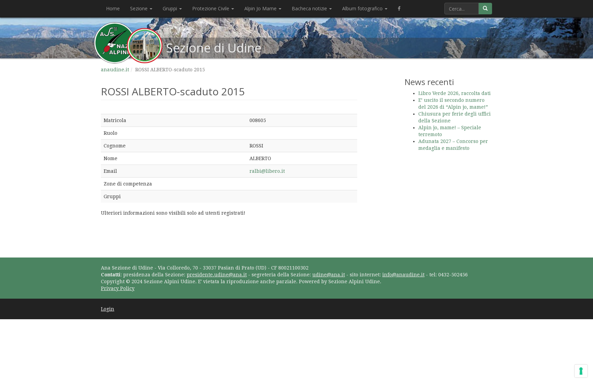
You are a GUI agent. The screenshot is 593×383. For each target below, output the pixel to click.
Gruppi (170, 8)
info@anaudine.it (403, 274)
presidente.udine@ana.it (217, 274)
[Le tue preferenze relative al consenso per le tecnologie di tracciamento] (581, 371)
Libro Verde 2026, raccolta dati (454, 93)
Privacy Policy (118, 288)
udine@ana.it (328, 274)
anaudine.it (115, 69)
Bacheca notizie (310, 8)
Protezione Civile (211, 8)
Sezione (139, 8)
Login (107, 309)
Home (113, 8)
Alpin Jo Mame (261, 8)
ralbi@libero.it (267, 171)
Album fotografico (363, 8)
